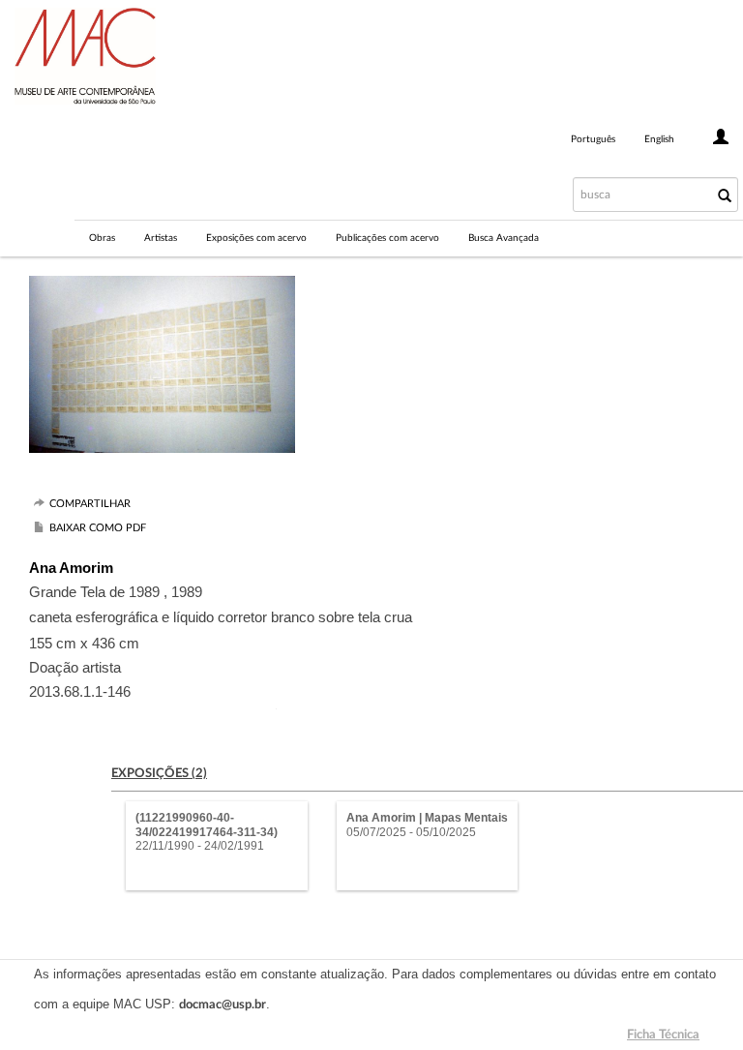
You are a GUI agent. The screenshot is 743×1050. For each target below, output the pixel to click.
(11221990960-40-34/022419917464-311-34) (206, 824)
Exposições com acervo (256, 238)
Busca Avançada (503, 238)
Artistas (160, 238)
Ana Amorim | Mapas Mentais (427, 818)
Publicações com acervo (387, 238)
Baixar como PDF (97, 528)
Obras (102, 238)
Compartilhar (90, 503)
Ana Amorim (71, 567)
